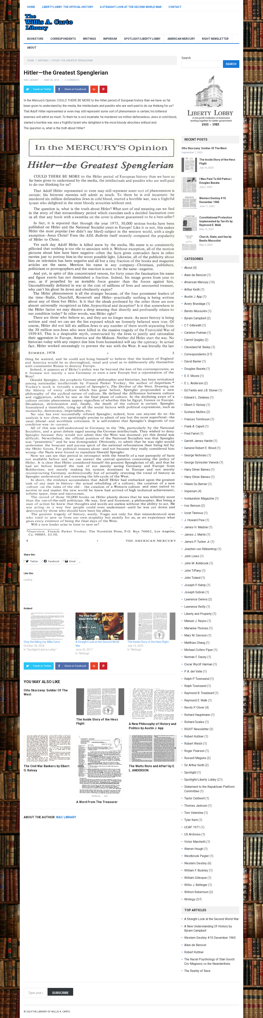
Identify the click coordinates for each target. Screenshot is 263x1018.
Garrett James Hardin (198, 441)
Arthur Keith (192, 289)
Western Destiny (195, 863)
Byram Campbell (195, 318)
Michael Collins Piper (198, 650)
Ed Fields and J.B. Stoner (201, 390)
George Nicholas (195, 455)
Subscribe (60, 993)
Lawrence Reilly (195, 606)
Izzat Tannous (193, 513)
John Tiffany (192, 570)
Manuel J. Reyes (195, 621)
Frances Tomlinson (197, 419)
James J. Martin (195, 534)
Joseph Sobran (194, 592)
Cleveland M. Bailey (197, 347)
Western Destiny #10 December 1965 (210, 938)
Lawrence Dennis (196, 599)
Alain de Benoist (195, 275)
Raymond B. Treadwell (199, 693)
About (31, 47)
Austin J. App (193, 296)
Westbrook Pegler (196, 856)
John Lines (191, 556)
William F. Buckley (196, 870)
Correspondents (63, 38)
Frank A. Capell (194, 426)
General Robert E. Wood (200, 448)
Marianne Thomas (196, 628)
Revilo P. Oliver (194, 707)
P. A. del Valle (193, 671)
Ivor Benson (192, 505)
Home (31, 6)
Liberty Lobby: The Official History (67, 6)
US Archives (192, 834)
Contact (175, 6)
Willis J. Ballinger (195, 885)
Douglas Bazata (194, 369)
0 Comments (72, 80)
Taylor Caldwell (194, 798)
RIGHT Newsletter (215, 38)
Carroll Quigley (194, 340)
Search (186, 58)
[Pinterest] (103, 89)
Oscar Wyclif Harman (198, 664)
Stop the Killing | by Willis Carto (42, 641)
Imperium (110, 38)
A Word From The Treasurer (97, 802)
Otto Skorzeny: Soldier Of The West (204, 148)
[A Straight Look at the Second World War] (99, 626)
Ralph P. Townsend (196, 679)
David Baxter (192, 361)
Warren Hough (193, 849)
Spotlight (190, 772)
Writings (89, 38)
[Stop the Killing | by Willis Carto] (48, 626)
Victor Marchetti (195, 842)
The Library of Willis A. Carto (51, 1011)
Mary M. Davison (195, 635)
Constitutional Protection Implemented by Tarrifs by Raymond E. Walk (216, 221)
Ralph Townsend (195, 686)
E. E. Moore (191, 376)
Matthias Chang (194, 643)
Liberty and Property (198, 614)
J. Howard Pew (194, 520)
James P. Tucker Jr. (197, 542)
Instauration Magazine (199, 498)
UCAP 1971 (192, 827)
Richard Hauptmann (197, 715)
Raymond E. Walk (195, 700)
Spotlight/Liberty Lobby (142, 38)
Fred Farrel (191, 433)
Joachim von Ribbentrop (200, 549)
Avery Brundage (194, 304)
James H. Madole (196, 527)
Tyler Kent (191, 820)
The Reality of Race (197, 971)
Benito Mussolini (195, 311)
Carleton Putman (195, 333)
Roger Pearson (194, 751)
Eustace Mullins (195, 412)
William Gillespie (195, 878)
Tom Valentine (193, 813)
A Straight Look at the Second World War (131, 6)
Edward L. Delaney (196, 397)
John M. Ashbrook (196, 563)
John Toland (192, 578)
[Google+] (94, 89)
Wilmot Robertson (196, 892)
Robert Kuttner (194, 736)
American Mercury (181, 38)
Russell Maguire (195, 758)
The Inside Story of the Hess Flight (148, 641)
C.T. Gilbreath (192, 325)
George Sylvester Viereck (201, 462)
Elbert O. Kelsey (195, 405)
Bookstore (35, 38)
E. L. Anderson (193, 383)
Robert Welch (193, 743)
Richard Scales (194, 722)
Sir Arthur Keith (194, 765)
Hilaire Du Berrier (195, 484)
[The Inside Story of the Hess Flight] (151, 626)
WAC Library (31, 80)
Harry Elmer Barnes (197, 469)
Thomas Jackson (195, 805)
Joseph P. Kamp (195, 585)
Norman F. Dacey (195, 657)
